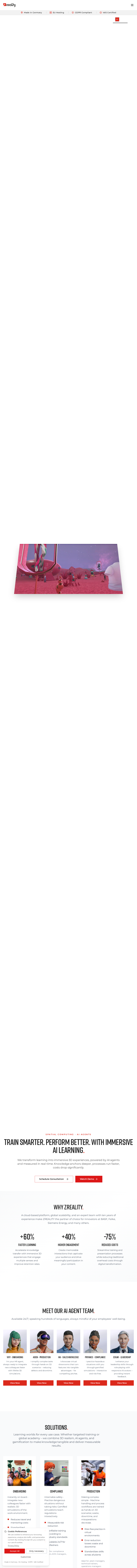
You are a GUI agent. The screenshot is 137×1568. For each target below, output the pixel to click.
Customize (26, 1557)
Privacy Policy (13, 1546)
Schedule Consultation (51, 1179)
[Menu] (131, 5)
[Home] (9, 5)
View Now (15, 1383)
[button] (125, 38)
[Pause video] (68, 569)
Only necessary (36, 1551)
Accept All (15, 1551)
